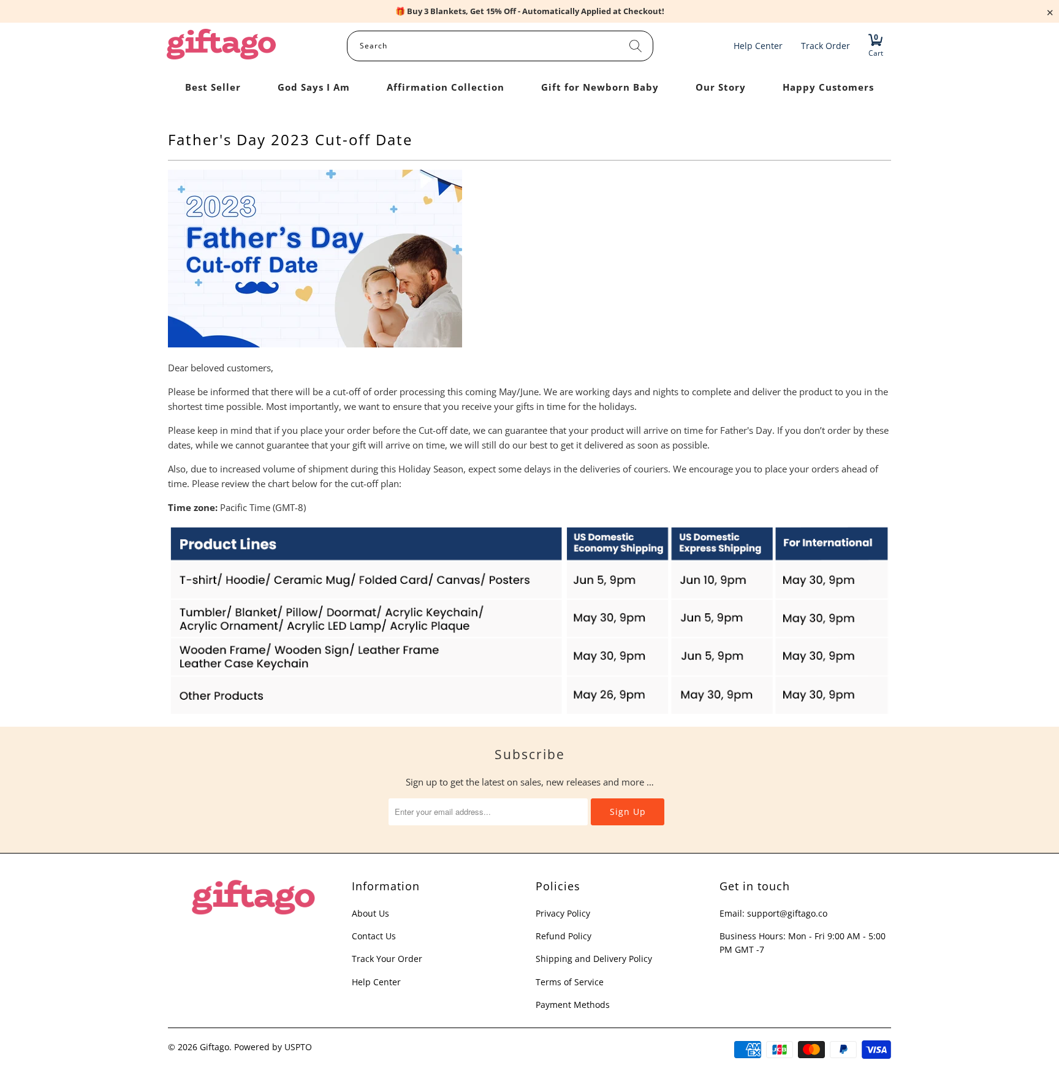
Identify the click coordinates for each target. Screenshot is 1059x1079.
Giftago (214, 1047)
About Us (370, 913)
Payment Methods (573, 1004)
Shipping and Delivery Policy (594, 958)
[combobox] (500, 46)
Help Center (376, 982)
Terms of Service (570, 982)
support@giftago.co (787, 913)
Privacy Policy (563, 913)
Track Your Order (387, 958)
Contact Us (374, 936)
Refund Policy (563, 936)
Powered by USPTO (273, 1047)
